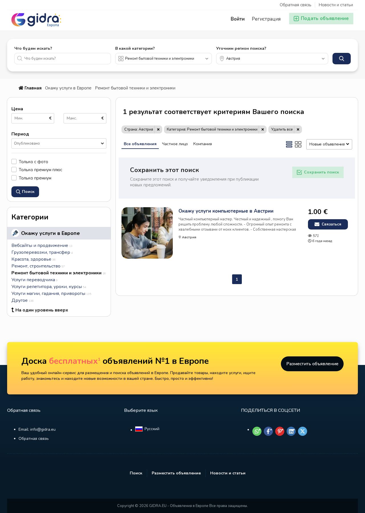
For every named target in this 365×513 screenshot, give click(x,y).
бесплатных (74, 361)
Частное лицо (175, 144)
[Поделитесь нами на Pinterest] (279, 431)
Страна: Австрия (138, 129)
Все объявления (140, 144)
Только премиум (35, 178)
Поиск (136, 473)
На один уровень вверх (41, 310)
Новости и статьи (336, 5)
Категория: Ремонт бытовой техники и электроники (212, 129)
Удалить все (282, 129)
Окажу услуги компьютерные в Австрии (226, 211)
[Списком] (289, 144)
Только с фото (33, 161)
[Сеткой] (298, 144)
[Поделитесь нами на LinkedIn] (291, 431)
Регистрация (266, 19)
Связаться (331, 224)
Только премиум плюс (40, 169)
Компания (202, 144)
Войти (238, 19)
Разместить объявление (312, 364)
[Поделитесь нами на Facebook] (268, 431)
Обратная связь (295, 5)
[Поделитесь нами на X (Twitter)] (302, 431)
